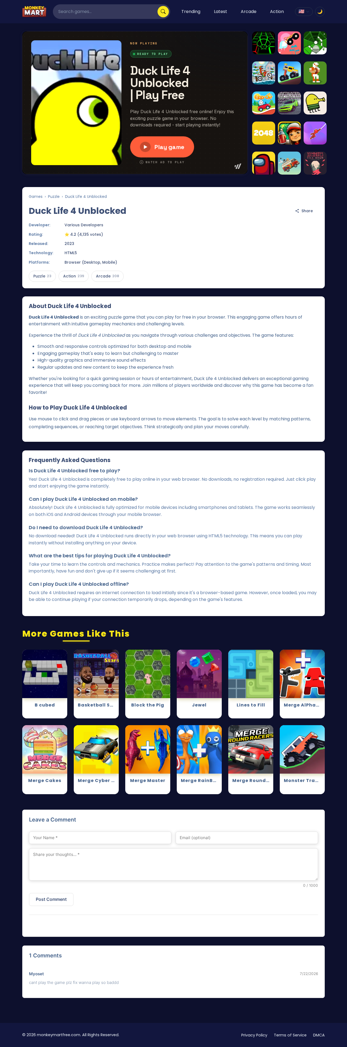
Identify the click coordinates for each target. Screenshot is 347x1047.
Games (36, 196)
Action (277, 11)
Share (307, 211)
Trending (190, 11)
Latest (220, 11)
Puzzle (54, 196)
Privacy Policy (254, 1035)
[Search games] (163, 11)
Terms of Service (290, 1035)
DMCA (319, 1035)
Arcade (248, 11)
